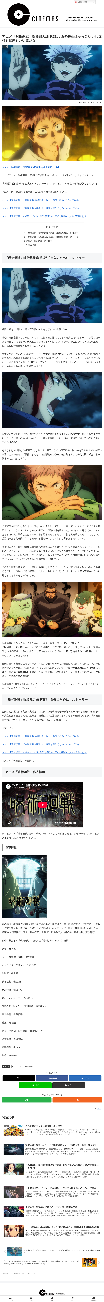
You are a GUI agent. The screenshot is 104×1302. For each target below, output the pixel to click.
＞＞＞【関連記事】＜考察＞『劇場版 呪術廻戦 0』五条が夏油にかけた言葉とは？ (44, 216)
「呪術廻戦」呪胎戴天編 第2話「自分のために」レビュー (52, 233)
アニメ (7, 1066)
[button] (68, 1085)
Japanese (82, 2)
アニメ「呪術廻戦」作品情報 (39, 241)
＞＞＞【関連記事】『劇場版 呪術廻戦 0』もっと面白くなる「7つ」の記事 (40, 200)
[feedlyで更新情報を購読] (26, 1099)
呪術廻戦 (30, 1066)
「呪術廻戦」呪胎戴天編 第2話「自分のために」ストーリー (53, 237)
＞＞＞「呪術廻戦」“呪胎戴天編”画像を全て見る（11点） (32, 167)
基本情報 (32, 245)
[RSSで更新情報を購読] (77, 1099)
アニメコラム (18, 1066)
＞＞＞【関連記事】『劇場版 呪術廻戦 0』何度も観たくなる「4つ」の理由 (40, 208)
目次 (48, 227)
